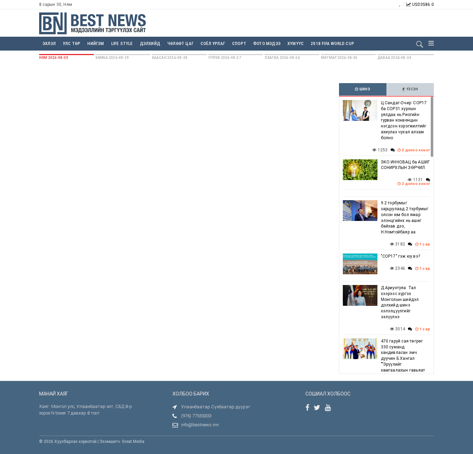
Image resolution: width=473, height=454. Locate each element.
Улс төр (71, 43)
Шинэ (364, 89)
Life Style (122, 43)
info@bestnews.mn (200, 424)
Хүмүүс (295, 43)
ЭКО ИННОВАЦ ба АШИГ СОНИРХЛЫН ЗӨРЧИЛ (405, 165)
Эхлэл (49, 43)
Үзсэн (411, 89)
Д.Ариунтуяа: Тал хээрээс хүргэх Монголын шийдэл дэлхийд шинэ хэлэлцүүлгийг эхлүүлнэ (400, 302)
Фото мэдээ (266, 43)
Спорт (239, 43)
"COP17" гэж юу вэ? (400, 256)
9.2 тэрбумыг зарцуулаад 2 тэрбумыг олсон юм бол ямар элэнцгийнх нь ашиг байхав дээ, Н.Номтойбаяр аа (405, 217)
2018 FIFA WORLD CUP (332, 43)
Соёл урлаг (212, 43)
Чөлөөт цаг (180, 43)
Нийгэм (95, 43)
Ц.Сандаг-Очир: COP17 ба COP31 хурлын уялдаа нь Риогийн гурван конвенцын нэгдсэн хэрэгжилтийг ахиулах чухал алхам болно (404, 120)
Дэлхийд (150, 43)
